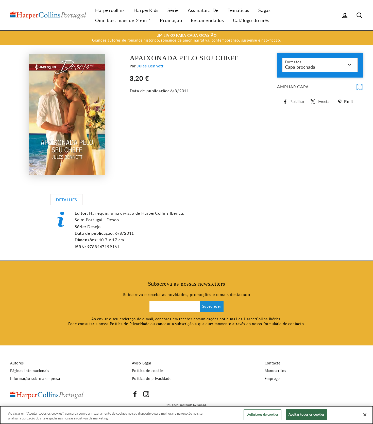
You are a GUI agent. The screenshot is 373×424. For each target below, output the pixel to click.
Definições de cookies (262, 414)
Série (173, 10)
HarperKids (146, 10)
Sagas (264, 10)
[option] (186, 38)
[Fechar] (364, 414)
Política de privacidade (151, 379)
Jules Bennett (150, 65)
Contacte (272, 363)
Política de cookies (148, 371)
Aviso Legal (141, 363)
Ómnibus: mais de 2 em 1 (123, 20)
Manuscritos (275, 371)
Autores (17, 363)
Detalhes (66, 199)
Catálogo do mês (251, 20)
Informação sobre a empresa (35, 379)
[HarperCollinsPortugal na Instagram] (146, 394)
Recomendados (207, 20)
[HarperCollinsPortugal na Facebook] (135, 394)
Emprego (272, 379)
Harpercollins (110, 10)
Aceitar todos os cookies (307, 414)
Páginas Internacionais (29, 371)
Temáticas (238, 10)
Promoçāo (171, 20)
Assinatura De (203, 10)
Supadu (202, 405)
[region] (186, 415)
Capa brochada (300, 67)
